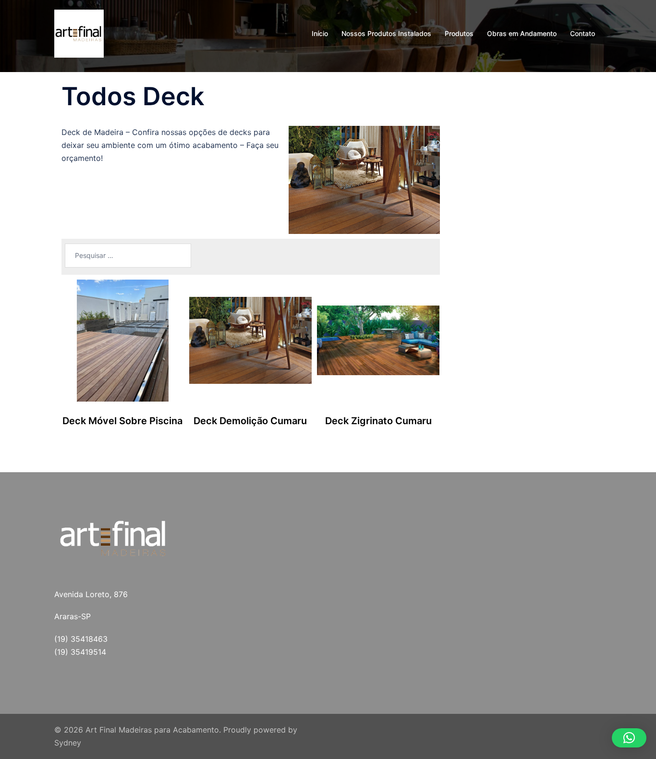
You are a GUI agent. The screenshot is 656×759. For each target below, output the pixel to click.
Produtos (459, 33)
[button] (629, 737)
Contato (582, 33)
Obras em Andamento (522, 33)
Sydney (67, 742)
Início (320, 33)
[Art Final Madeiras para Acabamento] (79, 32)
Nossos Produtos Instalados (386, 33)
